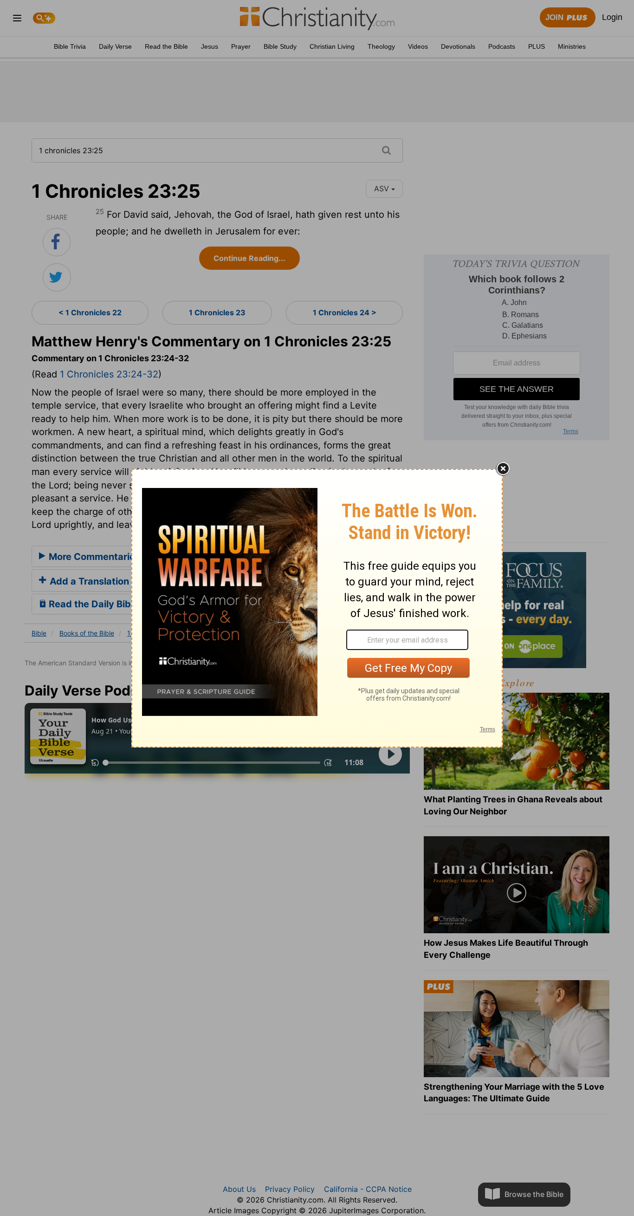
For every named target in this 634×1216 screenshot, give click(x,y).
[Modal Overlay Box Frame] (317, 608)
